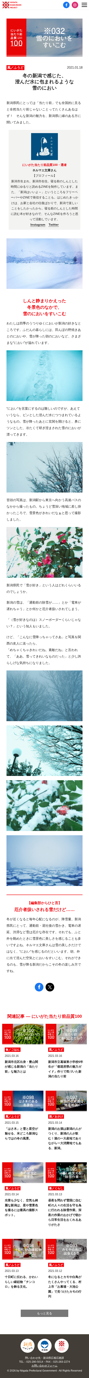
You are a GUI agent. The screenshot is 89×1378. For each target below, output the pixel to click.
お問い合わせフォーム (44, 1365)
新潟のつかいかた (28, 1346)
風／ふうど (15, 67)
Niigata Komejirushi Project (62, 1346)
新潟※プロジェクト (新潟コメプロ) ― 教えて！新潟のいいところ (18, 5)
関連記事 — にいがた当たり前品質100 (44, 1016)
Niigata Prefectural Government (45, 1346)
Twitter (54, 224)
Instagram (37, 224)
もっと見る (44, 1313)
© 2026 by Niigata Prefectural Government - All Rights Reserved (44, 1370)
